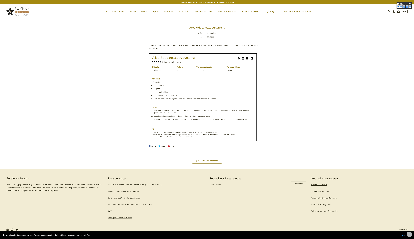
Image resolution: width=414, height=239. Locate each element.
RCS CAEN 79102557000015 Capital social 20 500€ (130, 204)
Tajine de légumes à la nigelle (324, 211)
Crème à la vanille (319, 185)
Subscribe (298, 184)
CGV (110, 211)
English (402, 229)
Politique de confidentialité (120, 218)
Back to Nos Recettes (208, 161)
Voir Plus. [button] (86, 235)
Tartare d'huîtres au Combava (324, 198)
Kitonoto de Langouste (321, 204)
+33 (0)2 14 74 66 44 (130, 191)
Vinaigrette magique (320, 191)
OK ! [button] (403, 235)
